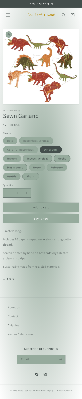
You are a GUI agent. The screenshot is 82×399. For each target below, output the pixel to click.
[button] (8, 15)
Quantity (8, 185)
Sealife (13, 177)
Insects (14, 159)
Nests (39, 168)
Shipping (13, 325)
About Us (14, 307)
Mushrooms (15, 167)
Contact (13, 316)
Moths (62, 158)
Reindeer (59, 168)
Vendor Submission (20, 334)
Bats (12, 141)
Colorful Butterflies (22, 150)
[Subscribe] (61, 359)
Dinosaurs (51, 149)
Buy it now (41, 218)
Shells (30, 176)
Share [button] (10, 278)
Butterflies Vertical (38, 141)
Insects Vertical (37, 158)
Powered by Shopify (43, 390)
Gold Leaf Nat (25, 390)
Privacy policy (64, 390)
